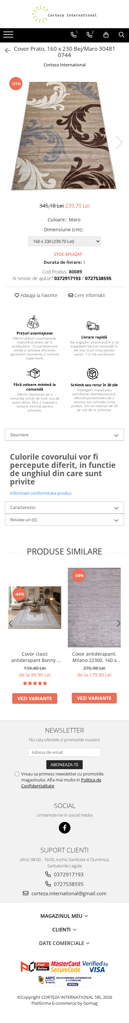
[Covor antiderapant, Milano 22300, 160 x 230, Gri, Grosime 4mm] (94, 608)
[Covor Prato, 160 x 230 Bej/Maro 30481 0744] (64, 135)
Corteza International (65, 65)
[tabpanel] (64, 135)
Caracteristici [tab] (22, 507)
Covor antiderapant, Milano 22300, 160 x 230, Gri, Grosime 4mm (94, 657)
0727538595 (68, 884)
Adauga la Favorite (38, 295)
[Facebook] (64, 828)
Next (118, 142)
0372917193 (68, 874)
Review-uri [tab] (23, 520)
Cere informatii (89, 295)
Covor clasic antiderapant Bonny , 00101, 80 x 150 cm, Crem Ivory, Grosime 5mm (34, 657)
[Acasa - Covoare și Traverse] (64, 14)
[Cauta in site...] (121, 34)
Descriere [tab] (19, 435)
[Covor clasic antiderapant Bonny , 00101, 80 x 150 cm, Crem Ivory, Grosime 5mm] (34, 607)
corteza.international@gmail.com (68, 893)
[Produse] (9, 36)
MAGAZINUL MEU (62, 916)
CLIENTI (62, 929)
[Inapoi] (5, 50)
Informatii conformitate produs (40, 493)
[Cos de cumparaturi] (106, 34)
